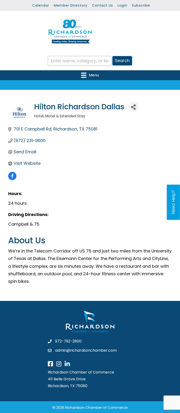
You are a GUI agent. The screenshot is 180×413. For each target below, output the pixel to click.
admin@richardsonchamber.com (86, 350)
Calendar (40, 5)
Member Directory (70, 5)
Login (122, 5)
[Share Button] (133, 107)
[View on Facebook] (12, 178)
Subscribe (141, 5)
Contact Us (102, 5)
